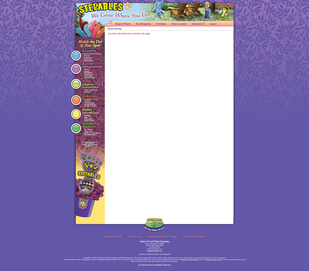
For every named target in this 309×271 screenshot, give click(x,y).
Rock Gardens (89, 103)
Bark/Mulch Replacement (89, 73)
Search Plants (123, 23)
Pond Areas (88, 61)
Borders (87, 69)
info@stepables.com (154, 251)
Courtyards (88, 119)
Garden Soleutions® (89, 144)
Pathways (87, 115)
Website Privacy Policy (214, 259)
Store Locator (179, 23)
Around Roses (89, 77)
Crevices (87, 101)
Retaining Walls (90, 104)
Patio (86, 117)
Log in (213, 23)
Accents (87, 56)
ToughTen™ (89, 146)
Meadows (87, 92)
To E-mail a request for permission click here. (154, 265)
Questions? (198, 23)
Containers (88, 57)
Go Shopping (143, 23)
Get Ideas (161, 23)
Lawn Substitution (91, 90)
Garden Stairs (89, 120)
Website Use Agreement (190, 259)
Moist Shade (88, 131)
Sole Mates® (89, 143)
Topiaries (87, 59)
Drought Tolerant (90, 106)
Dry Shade (88, 129)
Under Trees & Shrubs (92, 133)
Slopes (86, 71)
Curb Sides (88, 76)
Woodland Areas (90, 135)
